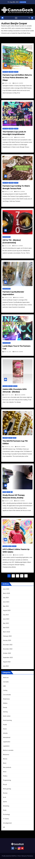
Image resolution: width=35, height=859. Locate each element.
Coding (5, 690)
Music (4, 763)
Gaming (5, 711)
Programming (7, 780)
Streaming (6, 806)
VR (4, 827)
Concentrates (7, 694)
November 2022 (7, 649)
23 (21, 576)
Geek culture (6, 716)
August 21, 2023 (9, 446)
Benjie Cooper (18, 83)
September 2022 (8, 657)
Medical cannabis (8, 750)
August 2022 (6, 661)
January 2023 (7, 640)
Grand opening (7, 720)
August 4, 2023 (8, 500)
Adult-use (5, 71)
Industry (5, 733)
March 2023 (6, 632)
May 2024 (6, 606)
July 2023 (6, 614)
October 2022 (7, 653)
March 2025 (6, 593)
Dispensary (6, 699)
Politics (5, 776)
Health (5, 724)
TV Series (6, 818)
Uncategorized (6, 236)
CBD (4, 686)
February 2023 (7, 636)
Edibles (10, 386)
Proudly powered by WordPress (9, 855)
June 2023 (6, 619)
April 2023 (6, 627)
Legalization (6, 741)
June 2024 (6, 602)
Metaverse (6, 754)
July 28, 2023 (8, 555)
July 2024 (6, 597)
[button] (29, 17)
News (14, 437)
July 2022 (6, 666)
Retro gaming (7, 788)
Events (16, 71)
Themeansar (30, 855)
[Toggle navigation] (16, 17)
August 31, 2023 (9, 394)
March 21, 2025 (8, 137)
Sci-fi (4, 797)
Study (4, 810)
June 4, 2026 (8, 83)
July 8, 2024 (7, 245)
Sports (14, 546)
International (6, 737)
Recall (5, 784)
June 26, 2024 (8, 297)
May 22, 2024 (8, 351)
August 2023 (6, 610)
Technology (6, 814)
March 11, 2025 (8, 191)
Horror (5, 729)
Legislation (6, 746)
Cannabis (11, 71)
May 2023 (6, 623)
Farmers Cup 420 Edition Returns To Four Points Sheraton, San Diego (17, 77)
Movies (5, 759)
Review (15, 386)
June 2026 (6, 589)
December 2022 (7, 644)
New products (7, 767)
